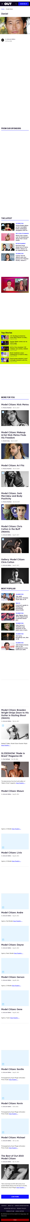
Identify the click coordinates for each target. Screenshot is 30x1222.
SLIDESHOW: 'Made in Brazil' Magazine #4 (13, 754)
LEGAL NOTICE (19, 1211)
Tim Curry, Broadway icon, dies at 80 (22, 637)
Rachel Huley (6, 441)
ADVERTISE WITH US (10, 1208)
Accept (15, 1219)
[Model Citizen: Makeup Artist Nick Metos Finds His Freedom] (15, 451)
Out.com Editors (11, 39)
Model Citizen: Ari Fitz (12, 465)
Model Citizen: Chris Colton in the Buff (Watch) (11, 529)
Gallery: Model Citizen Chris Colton (13, 560)
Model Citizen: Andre (12, 912)
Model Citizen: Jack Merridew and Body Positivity (11, 496)
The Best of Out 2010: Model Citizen (12, 1157)
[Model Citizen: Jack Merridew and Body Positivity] (15, 512)
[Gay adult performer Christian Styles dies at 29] (7, 597)
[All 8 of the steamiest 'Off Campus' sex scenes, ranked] (5, 348)
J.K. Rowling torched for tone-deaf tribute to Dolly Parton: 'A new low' (18, 337)
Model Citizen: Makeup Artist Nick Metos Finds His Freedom (13, 435)
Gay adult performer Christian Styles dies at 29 (22, 598)
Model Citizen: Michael (13, 1137)
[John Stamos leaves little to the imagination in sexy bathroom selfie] (7, 646)
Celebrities (19, 223)
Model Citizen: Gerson (12, 977)
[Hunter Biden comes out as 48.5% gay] (5, 343)
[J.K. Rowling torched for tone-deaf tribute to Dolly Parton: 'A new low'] (5, 337)
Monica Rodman (7, 407)
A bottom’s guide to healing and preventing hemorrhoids (22, 607)
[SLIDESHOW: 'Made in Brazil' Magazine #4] (15, 769)
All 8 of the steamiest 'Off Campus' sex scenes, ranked (19, 348)
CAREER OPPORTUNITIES (22, 1205)
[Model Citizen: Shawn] (15, 810)
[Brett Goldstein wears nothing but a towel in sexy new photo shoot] (5, 354)
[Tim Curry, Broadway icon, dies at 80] (7, 636)
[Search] (16, 4)
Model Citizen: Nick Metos (15, 404)
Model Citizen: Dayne (12, 944)
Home (2, 9)
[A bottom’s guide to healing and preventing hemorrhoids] (7, 606)
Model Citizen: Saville (12, 1069)
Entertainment (21, 243)
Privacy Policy (23, 1213)
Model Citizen (9, 9)
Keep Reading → (5, 745)
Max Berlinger (6, 759)
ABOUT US (10, 1205)
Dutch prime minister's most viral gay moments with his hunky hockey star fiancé (18, 360)
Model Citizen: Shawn (12, 791)
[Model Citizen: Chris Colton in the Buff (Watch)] (15, 545)
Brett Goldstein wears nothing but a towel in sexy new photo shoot (18, 354)
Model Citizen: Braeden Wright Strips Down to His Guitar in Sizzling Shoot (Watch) (15, 714)
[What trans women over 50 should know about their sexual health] (7, 237)
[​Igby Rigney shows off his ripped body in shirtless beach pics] (7, 616)
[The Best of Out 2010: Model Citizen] (15, 1172)
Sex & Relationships (22, 233)
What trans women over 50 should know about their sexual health (22, 238)
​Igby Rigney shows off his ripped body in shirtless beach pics (22, 617)
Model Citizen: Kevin (12, 1103)
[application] (15, 285)
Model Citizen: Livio (11, 852)
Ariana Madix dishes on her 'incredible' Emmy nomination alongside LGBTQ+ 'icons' (22, 229)
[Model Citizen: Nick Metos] (15, 418)
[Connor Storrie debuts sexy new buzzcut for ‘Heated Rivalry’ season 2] (7, 257)
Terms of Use (4, 1215)
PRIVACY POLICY (21, 1208)
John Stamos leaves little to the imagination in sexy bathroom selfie (22, 647)
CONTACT (4, 1205)
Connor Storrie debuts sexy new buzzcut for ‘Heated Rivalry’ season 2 (22, 258)
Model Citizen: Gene (11, 1009)
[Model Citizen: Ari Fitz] (15, 479)
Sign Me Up (23, 4)
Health (18, 603)
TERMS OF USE (10, 1211)
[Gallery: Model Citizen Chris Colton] (15, 575)
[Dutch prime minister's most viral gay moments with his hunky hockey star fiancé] (5, 360)
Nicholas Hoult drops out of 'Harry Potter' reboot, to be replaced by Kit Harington (22, 249)
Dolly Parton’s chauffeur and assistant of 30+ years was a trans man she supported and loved (22, 629)
